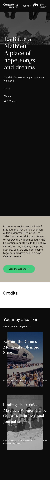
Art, (6, 101)
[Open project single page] (25, 359)
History (12, 101)
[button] (39, 6)
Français (26, 6)
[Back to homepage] (10, 6)
